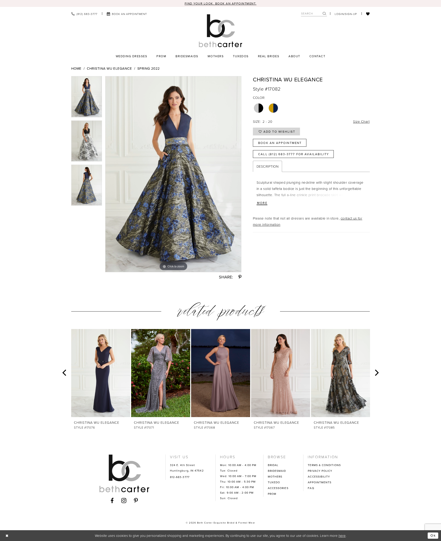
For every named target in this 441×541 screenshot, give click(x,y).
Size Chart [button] (361, 121)
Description (267, 166)
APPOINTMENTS (319, 482)
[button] (346, 14)
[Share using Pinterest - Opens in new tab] (239, 277)
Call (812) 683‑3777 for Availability (293, 154)
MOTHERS (275, 476)
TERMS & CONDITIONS (324, 465)
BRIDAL (273, 465)
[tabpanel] (86, 98)
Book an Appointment (280, 143)
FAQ (311, 488)
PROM (272, 494)
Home (76, 68)
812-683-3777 (179, 477)
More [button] (262, 203)
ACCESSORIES (278, 488)
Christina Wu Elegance (109, 68)
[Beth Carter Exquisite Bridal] (220, 30)
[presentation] (100, 373)
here (342, 535)
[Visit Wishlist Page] (368, 14)
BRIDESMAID (277, 471)
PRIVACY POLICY (320, 471)
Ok (433, 535)
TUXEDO (274, 482)
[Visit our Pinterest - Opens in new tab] (136, 500)
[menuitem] (84, 14)
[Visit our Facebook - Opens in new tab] (112, 500)
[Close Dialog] (7, 536)
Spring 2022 (148, 68)
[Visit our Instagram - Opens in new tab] (124, 501)
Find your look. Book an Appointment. (221, 3)
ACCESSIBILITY (319, 476)
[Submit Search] (324, 13)
